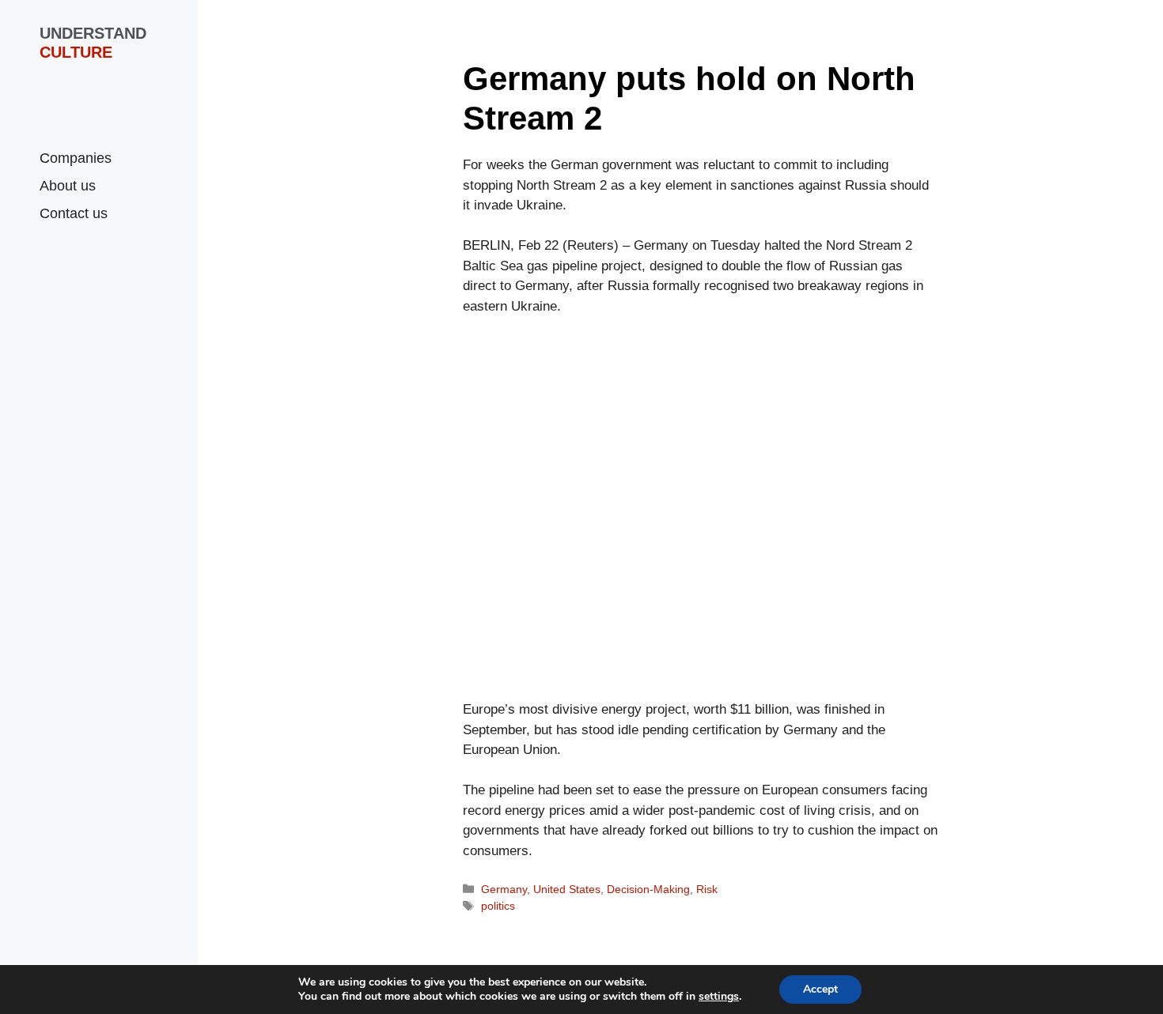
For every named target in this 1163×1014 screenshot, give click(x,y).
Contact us (74, 213)
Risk (707, 889)
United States (566, 889)
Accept (820, 989)
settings (719, 996)
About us (68, 186)
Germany (504, 889)
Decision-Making (648, 889)
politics (498, 905)
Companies (76, 158)
